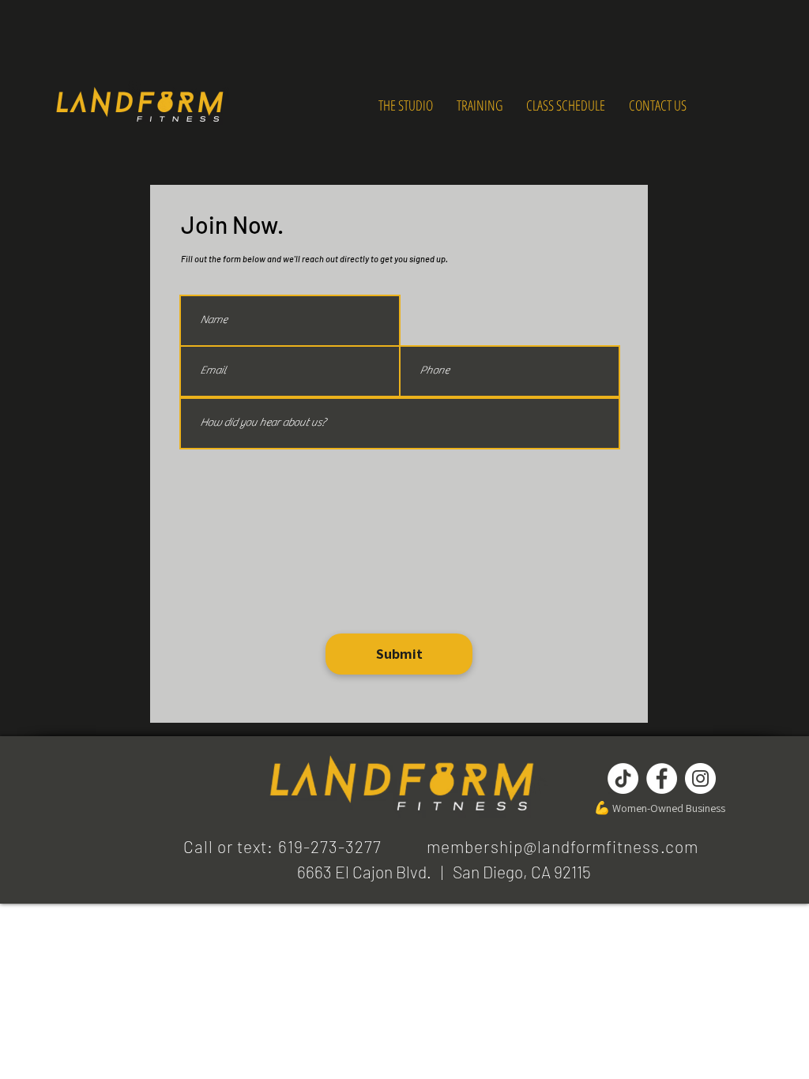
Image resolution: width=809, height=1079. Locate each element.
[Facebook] (661, 778)
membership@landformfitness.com (562, 846)
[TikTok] (623, 778)
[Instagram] (700, 778)
